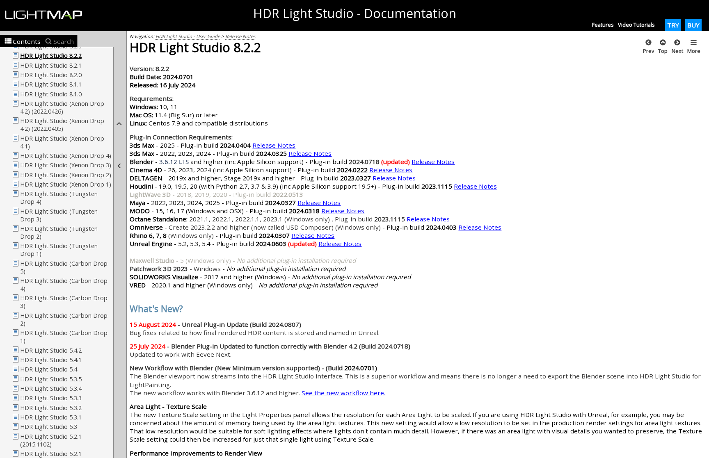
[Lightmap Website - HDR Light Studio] (47, 15)
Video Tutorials (636, 24)
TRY (673, 25)
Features (603, 24)
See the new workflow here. (343, 393)
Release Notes (240, 36)
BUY (693, 25)
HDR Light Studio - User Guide (188, 36)
